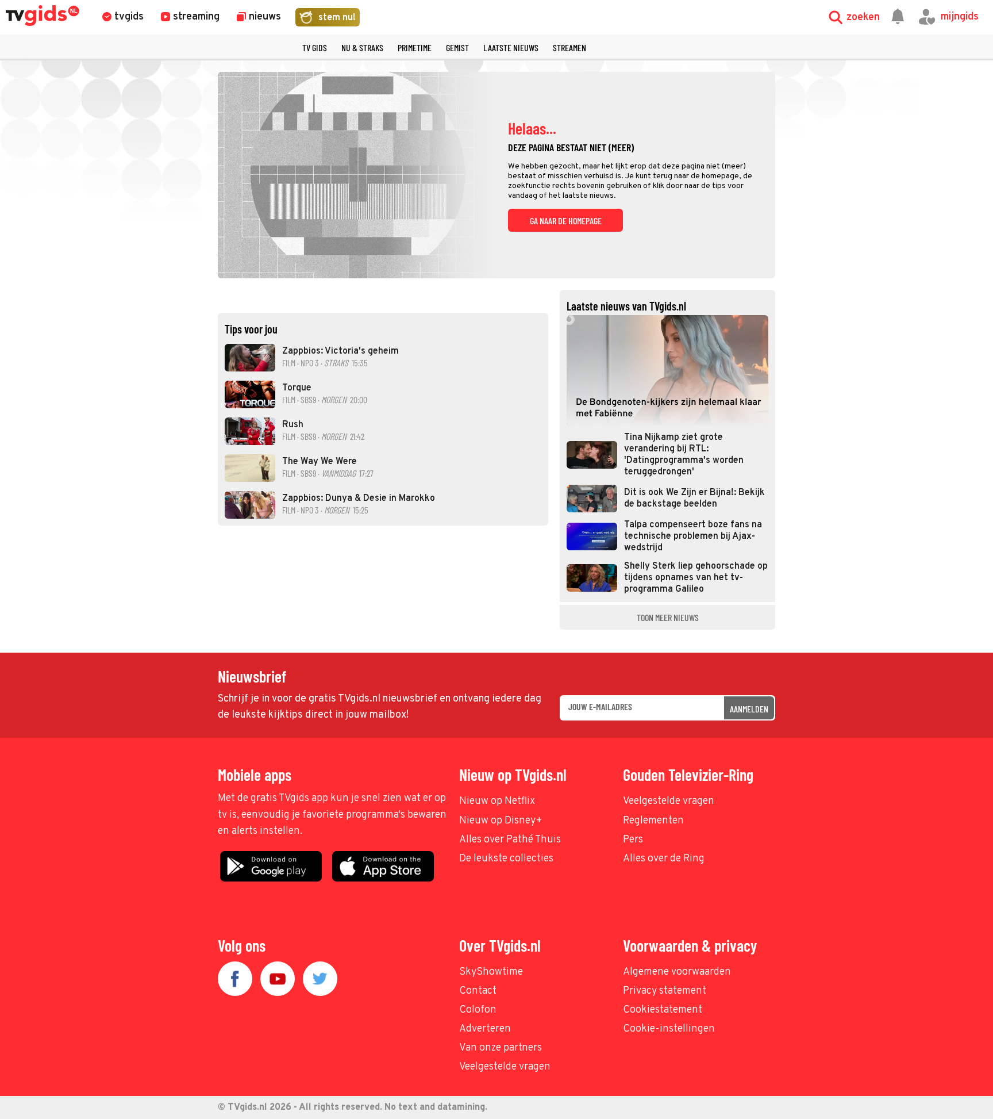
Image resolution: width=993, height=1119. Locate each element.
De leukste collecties (506, 858)
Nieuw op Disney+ (500, 820)
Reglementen (653, 820)
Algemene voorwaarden (677, 972)
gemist (457, 47)
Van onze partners (500, 1048)
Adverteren (485, 1029)
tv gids (314, 47)
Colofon (477, 1010)
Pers (633, 839)
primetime (415, 47)
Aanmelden (749, 708)
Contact (477, 991)
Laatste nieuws (510, 47)
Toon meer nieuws (668, 617)
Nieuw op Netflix (497, 801)
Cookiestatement (662, 1010)
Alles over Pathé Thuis (510, 839)
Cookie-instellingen (669, 1029)
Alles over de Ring (664, 858)
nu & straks (362, 47)
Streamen (569, 47)
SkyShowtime (491, 972)
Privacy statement (664, 991)
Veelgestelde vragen (668, 801)
